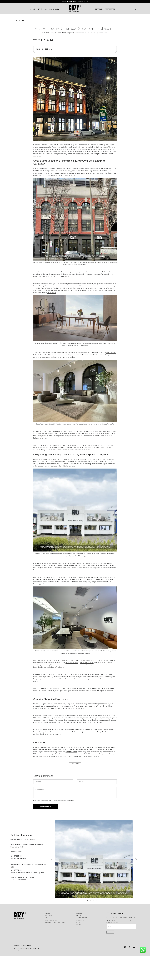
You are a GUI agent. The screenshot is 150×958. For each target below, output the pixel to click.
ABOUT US (79, 913)
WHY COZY (79, 915)
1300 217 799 (21, 880)
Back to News (20, 20)
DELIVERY (47, 913)
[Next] (136, 859)
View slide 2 (90, 900)
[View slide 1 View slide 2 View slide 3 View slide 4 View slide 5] (94, 859)
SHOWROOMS (80, 920)
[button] (126, 8)
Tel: (12, 851)
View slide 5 (99, 900)
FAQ (46, 918)
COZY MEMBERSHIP (81, 918)
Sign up (110, 932)
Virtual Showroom (18, 858)
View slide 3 (93, 900)
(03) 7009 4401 (18, 851)
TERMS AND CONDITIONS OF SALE (55, 922)
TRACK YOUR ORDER (51, 920)
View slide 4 (96, 900)
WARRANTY (48, 915)
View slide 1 (87, 900)
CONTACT (79, 924)
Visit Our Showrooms (21, 835)
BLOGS (78, 922)
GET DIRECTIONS (17, 856)
